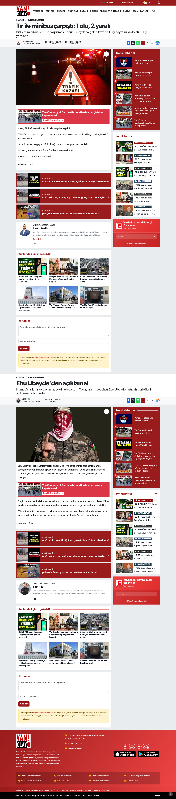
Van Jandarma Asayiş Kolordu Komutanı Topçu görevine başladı (63, 279)
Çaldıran (64, 790)
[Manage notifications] (171, 794)
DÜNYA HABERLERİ (142, 156)
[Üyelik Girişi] (158, 3)
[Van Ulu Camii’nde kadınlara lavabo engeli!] (94, 295)
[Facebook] (125, 746)
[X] (130, 746)
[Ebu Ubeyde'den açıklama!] (63, 434)
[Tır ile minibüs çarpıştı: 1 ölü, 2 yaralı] (63, 77)
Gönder (24, 348)
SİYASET (61, 11)
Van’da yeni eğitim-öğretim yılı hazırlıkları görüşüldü (144, 187)
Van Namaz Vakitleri (101, 776)
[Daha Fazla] (143, 43)
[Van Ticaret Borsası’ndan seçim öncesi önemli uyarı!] (63, 295)
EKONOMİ (73, 11)
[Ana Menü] (158, 11)
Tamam (157, 795)
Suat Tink (38, 587)
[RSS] (148, 746)
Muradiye (49, 790)
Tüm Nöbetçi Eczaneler (137, 244)
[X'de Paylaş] (133, 43)
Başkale (72, 790)
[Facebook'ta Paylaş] (128, 43)
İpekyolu (19, 790)
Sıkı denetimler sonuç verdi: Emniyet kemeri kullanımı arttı (93, 279)
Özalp (56, 790)
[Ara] (153, 11)
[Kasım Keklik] (24, 230)
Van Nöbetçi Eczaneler (31, 776)
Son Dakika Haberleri (100, 781)
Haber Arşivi (133, 781)
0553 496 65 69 (75, 743)
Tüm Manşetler (63, 781)
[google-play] (148, 754)
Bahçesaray (104, 790)
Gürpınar (87, 790)
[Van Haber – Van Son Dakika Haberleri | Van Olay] (23, 11)
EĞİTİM (94, 11)
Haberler (20, 20)
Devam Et (36, 239)
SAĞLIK (84, 11)
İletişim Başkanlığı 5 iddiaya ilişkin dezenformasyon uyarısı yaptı (31, 307)
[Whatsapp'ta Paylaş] (138, 43)
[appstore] (124, 754)
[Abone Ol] (157, 43)
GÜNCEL (50, 11)
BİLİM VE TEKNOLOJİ (110, 11)
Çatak (95, 790)
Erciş (41, 790)
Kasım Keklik (40, 228)
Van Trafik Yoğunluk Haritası (138, 776)
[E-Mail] (35, 244)
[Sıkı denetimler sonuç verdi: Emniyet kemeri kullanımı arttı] (94, 266)
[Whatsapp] (143, 746)
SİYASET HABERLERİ (143, 143)
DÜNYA (127, 11)
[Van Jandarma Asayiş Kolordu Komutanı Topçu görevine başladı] (63, 266)
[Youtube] (139, 746)
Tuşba (27, 790)
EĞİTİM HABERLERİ (143, 181)
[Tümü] (156, 136)
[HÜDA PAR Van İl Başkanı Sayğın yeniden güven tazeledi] (32, 266)
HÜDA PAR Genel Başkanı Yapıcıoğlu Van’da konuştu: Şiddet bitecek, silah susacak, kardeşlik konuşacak (145, 148)
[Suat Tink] (24, 588)
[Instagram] (134, 746)
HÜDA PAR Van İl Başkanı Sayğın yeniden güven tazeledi (30, 279)
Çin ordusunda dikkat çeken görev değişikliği (144, 212)
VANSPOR (38, 11)
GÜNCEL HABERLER (36, 20)
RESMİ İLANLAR (141, 11)
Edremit (34, 790)
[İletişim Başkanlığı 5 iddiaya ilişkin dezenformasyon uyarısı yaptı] (32, 295)
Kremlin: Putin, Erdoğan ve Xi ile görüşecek (144, 161)
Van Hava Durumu (64, 776)
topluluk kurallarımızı (42, 357)
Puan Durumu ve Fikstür (31, 781)
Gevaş (80, 790)
